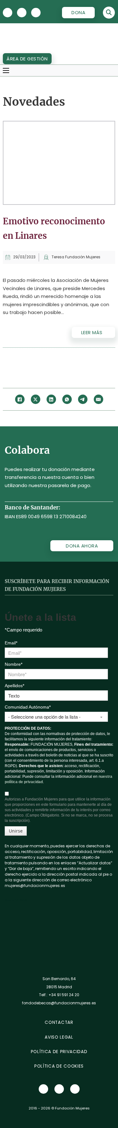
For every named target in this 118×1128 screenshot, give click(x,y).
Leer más (92, 332)
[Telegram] (82, 399)
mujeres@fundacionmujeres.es (35, 885)
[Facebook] (20, 399)
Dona (78, 12)
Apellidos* (14, 685)
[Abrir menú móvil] (6, 70)
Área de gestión (27, 58)
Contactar (59, 1022)
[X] (7, 12)
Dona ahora (82, 545)
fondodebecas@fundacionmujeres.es (59, 1003)
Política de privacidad (59, 1052)
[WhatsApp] (67, 399)
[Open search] (109, 12)
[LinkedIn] (51, 399)
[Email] (98, 399)
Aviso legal (59, 1037)
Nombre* (13, 664)
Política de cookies (59, 1066)
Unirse (16, 831)
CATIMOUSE (21, 900)
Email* (11, 642)
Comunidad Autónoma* (28, 707)
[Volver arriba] (102, 1115)
